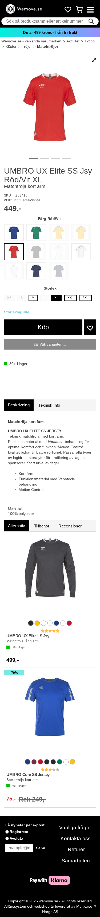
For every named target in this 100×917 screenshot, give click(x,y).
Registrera (19, 832)
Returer (76, 849)
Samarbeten (76, 860)
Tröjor (27, 46)
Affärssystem (15, 906)
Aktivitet (72, 41)
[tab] (19, 404)
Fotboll (90, 41)
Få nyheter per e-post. (25, 825)
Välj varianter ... (52, 344)
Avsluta (16, 838)
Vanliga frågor (75, 827)
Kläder (11, 46)
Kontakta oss (76, 838)
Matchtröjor (47, 46)
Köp (43, 327)
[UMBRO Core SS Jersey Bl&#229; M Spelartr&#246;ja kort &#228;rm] (50, 715)
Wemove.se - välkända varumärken (31, 41)
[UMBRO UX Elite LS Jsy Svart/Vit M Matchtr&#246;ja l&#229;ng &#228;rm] (50, 576)
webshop (42, 906)
